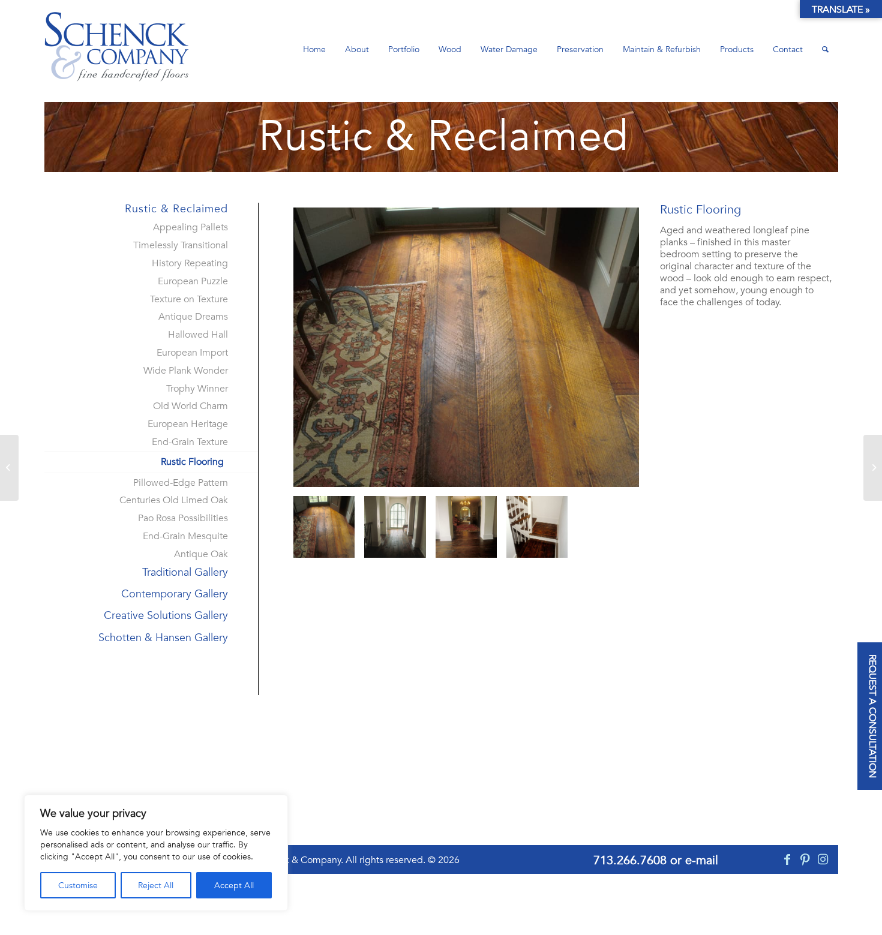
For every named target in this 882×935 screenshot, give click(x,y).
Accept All (234, 885)
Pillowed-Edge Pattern (180, 483)
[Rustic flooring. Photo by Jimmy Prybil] (466, 347)
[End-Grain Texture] (9, 468)
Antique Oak (201, 554)
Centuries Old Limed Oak (173, 500)
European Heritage (188, 424)
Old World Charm (190, 406)
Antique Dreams (193, 317)
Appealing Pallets (190, 227)
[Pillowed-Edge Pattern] (872, 468)
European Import (192, 353)
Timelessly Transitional (180, 245)
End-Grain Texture (190, 442)
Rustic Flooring (192, 462)
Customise (78, 885)
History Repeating (190, 263)
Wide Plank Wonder (185, 371)
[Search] (825, 49)
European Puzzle (193, 281)
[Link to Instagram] (823, 859)
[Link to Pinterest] (805, 859)
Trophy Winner (197, 389)
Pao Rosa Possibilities (183, 518)
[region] (156, 853)
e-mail (701, 860)
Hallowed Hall (198, 335)
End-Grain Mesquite (185, 536)
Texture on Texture (189, 299)
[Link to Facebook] (787, 859)
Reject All (155, 885)
